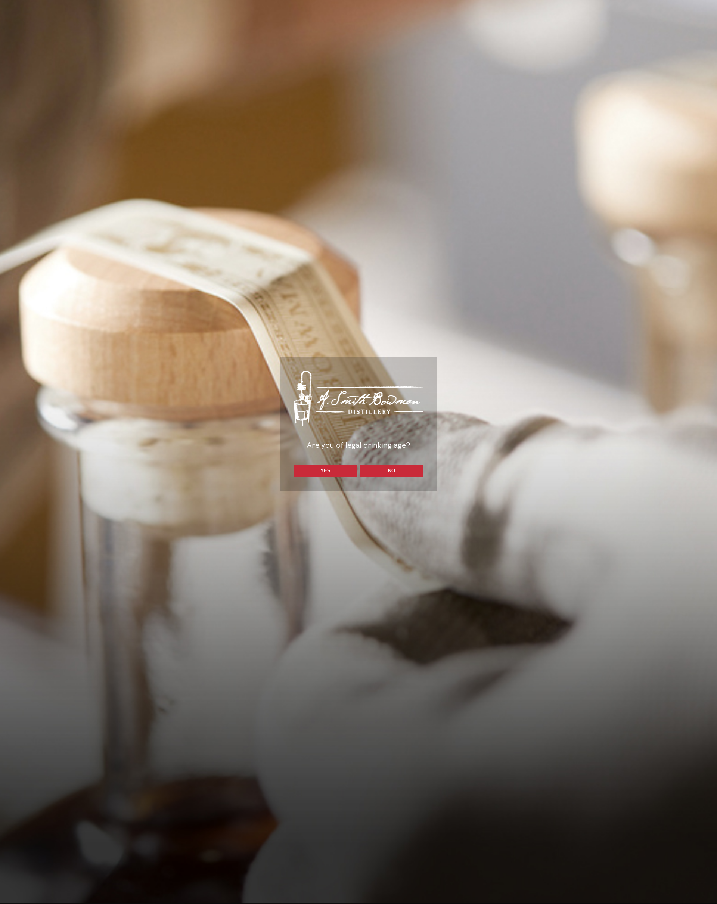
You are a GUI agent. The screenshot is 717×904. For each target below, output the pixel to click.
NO (391, 470)
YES (325, 470)
